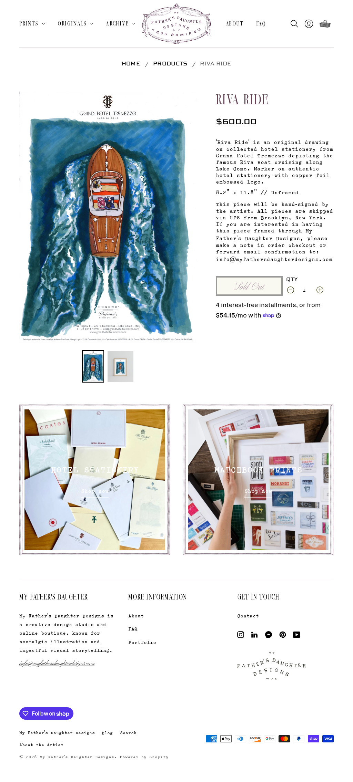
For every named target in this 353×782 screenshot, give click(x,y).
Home (131, 64)
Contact (248, 615)
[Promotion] (94, 479)
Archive (117, 23)
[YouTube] (296, 636)
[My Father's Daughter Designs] (176, 24)
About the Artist (41, 744)
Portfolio (142, 642)
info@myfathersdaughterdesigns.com (56, 662)
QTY (292, 280)
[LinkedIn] (254, 636)
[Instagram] (240, 636)
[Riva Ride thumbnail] (93, 366)
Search (128, 732)
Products (170, 64)
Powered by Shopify (144, 756)
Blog (107, 732)
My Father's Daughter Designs (57, 732)
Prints (29, 23)
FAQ (261, 23)
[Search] (296, 24)
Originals (72, 23)
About (235, 23)
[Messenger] (268, 636)
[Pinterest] (282, 636)
